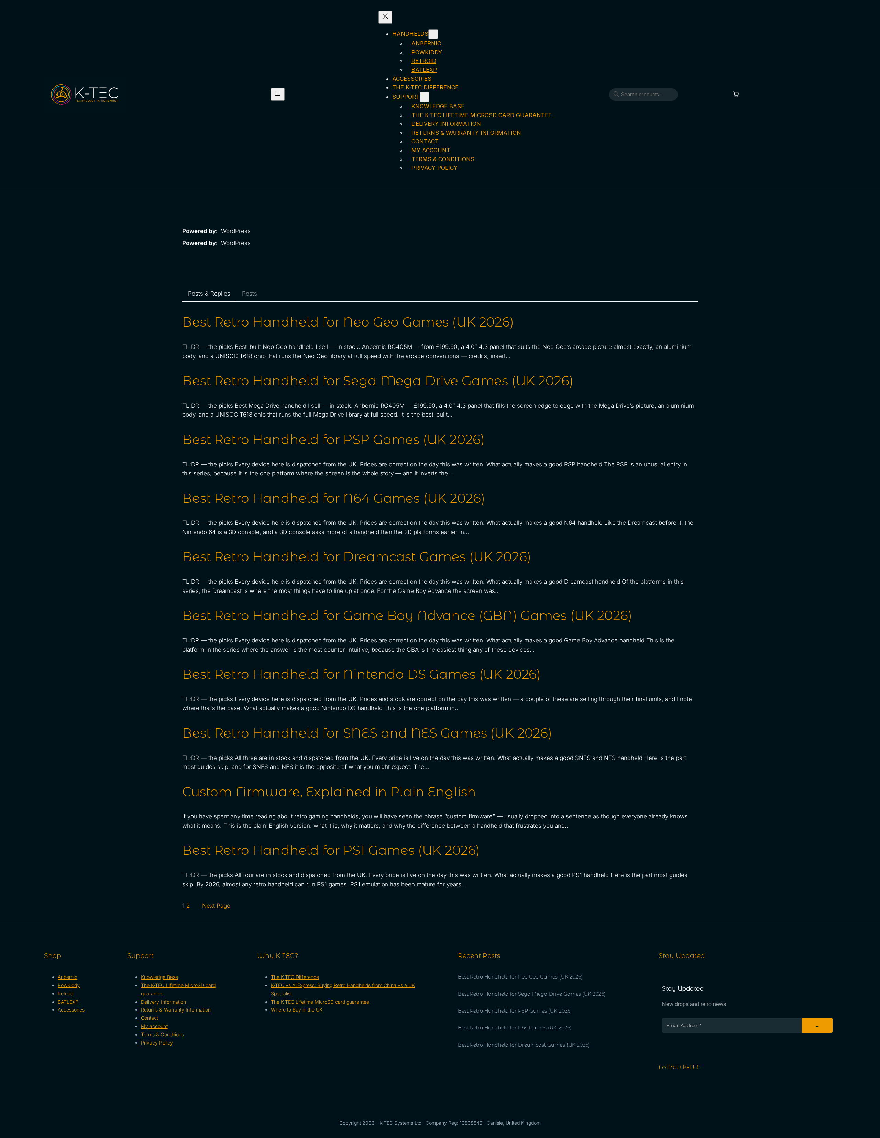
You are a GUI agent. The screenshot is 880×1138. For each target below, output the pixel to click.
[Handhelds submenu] (433, 34)
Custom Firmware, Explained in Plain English (329, 792)
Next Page (216, 905)
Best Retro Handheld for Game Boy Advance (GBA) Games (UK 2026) (407, 615)
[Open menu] (278, 94)
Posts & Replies (209, 293)
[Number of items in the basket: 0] (736, 94)
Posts (249, 293)
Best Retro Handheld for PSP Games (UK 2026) (333, 440)
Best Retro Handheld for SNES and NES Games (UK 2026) (367, 733)
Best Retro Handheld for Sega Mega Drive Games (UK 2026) (377, 381)
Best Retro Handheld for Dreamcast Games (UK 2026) (356, 557)
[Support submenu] (424, 97)
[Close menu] (385, 17)
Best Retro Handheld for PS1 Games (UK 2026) (331, 850)
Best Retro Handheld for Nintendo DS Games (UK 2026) (361, 674)
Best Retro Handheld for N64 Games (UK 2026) (333, 498)
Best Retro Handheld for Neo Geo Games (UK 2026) (348, 322)
